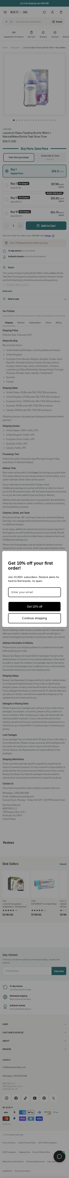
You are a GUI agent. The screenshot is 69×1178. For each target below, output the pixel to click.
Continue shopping (34, 618)
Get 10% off (34, 606)
